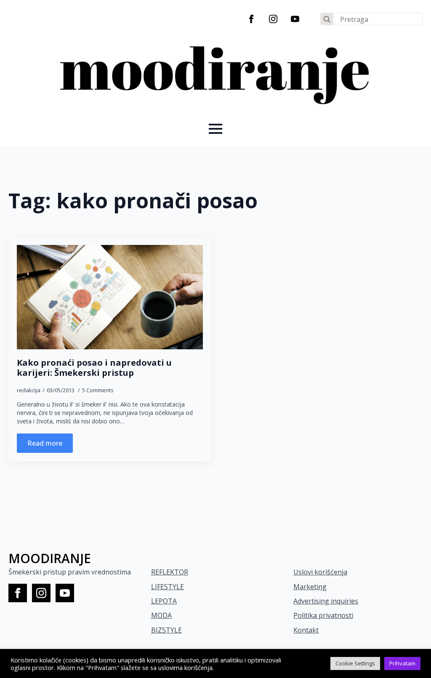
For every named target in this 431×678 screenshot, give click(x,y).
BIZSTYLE (166, 630)
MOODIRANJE (49, 558)
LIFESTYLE (167, 586)
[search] (327, 19)
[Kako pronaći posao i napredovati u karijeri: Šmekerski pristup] (110, 297)
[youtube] (295, 19)
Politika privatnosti (323, 615)
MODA (161, 615)
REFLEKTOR (169, 572)
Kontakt (306, 630)
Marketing (310, 586)
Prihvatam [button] (402, 663)
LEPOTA (164, 601)
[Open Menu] (215, 129)
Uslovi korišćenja (320, 572)
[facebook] (251, 19)
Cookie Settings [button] (355, 663)
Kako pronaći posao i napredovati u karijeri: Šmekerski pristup (94, 368)
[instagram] (273, 19)
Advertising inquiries (325, 601)
